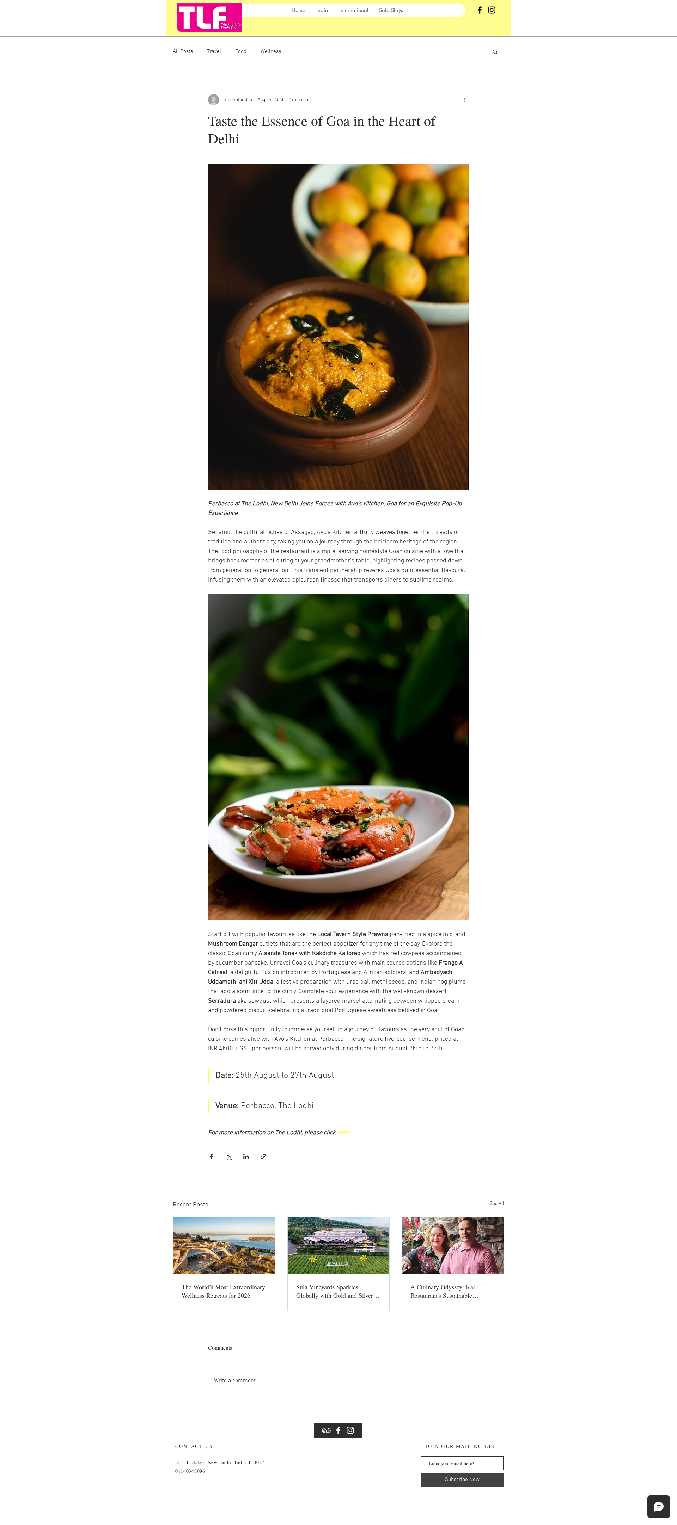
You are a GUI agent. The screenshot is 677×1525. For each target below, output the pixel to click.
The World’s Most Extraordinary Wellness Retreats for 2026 (223, 1291)
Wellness (271, 51)
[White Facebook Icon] (338, 1430)
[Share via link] (263, 1156)
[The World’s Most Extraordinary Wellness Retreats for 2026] (224, 1245)
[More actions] (465, 100)
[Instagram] (491, 10)
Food (240, 51)
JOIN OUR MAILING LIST (462, 1446)
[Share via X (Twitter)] (228, 1156)
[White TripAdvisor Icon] (326, 1430)
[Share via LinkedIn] (246, 1156)
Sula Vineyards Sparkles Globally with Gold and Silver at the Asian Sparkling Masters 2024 (337, 1291)
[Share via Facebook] (211, 1156)
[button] (495, 51)
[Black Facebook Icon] (479, 10)
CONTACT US (194, 1446)
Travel (214, 51)
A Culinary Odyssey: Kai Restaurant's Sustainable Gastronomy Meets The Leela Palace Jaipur (448, 1291)
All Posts (183, 51)
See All (497, 1204)
